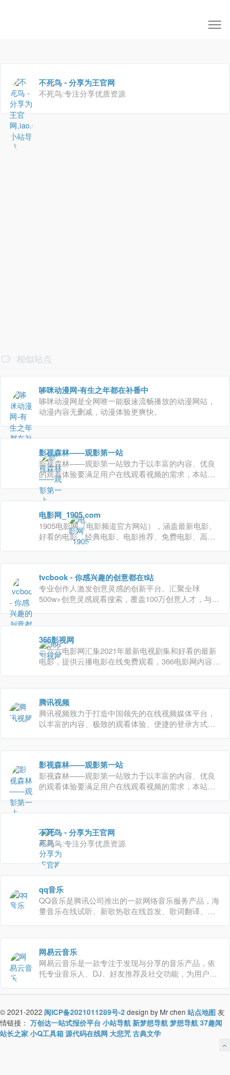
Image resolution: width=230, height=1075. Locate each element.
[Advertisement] (115, 272)
